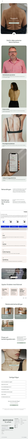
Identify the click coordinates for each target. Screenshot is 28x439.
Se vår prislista (21, 342)
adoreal (25, 437)
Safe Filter (3, 433)
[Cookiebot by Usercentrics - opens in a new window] (24, 211)
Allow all (23, 226)
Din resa (21, 424)
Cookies (2, 432)
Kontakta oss (22, 421)
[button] (2, 1)
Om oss (21, 418)
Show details (24, 224)
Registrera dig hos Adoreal (14, 277)
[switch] (11, 221)
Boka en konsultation (14, 365)
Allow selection (14, 226)
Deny (5, 226)
